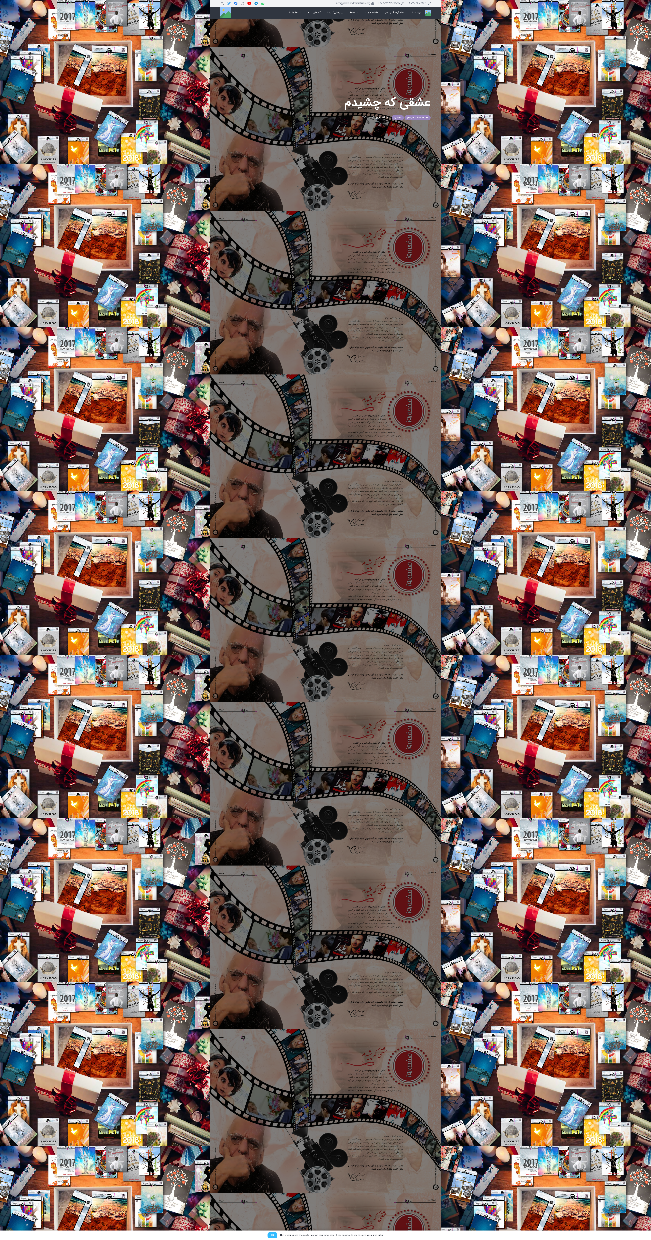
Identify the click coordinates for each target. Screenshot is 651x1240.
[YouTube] (249, 3)
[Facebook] (235, 3)
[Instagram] (242, 3)
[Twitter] (229, 3)
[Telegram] (256, 3)
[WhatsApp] (263, 3)
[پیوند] (428, 13)
